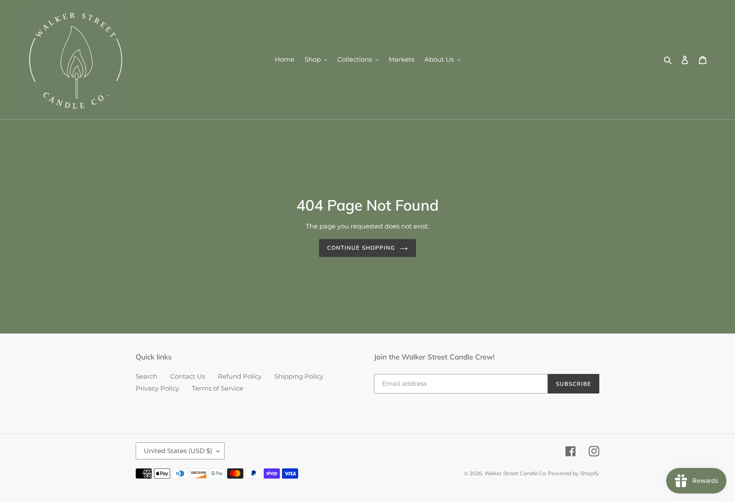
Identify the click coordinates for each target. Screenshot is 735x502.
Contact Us (187, 376)
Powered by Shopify (573, 473)
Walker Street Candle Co (515, 473)
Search (146, 376)
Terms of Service (217, 388)
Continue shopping (361, 247)
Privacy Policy (157, 388)
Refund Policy (240, 376)
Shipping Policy (298, 376)
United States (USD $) (178, 451)
